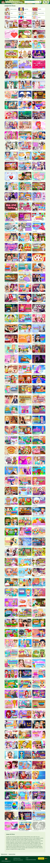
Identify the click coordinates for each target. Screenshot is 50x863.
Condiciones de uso (16, 858)
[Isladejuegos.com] (12, 2)
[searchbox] (32, 2)
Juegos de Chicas (12, 854)
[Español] (46, 858)
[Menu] (47, 2)
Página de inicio (4, 854)
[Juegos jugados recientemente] (44, 2)
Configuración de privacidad (31, 859)
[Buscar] (39, 2)
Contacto (41, 858)
